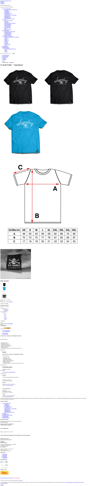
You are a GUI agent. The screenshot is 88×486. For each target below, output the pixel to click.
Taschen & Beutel (7, 44)
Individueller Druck (7, 35)
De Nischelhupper (5, 46)
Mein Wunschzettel (5, 56)
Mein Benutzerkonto (5, 55)
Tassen (5, 45)
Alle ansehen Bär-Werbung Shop (9, 31)
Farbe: (1, 307)
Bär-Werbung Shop (5, 30)
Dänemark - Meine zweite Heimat (9, 23)
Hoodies (5, 39)
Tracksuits (6, 41)
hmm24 (21, 480)
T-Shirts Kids (6, 38)
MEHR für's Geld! (7, 17)
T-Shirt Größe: (3, 311)
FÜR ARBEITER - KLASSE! (9, 18)
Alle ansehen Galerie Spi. (8, 20)
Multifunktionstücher (7, 29)
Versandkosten (10, 301)
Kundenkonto (4, 456)
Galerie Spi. (4, 19)
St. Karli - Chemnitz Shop (6, 8)
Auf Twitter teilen (5, 334)
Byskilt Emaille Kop (7, 24)
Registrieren (4, 58)
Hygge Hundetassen (7, 25)
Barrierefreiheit (4, 457)
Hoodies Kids (6, 40)
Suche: (1, 53)
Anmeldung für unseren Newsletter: (6, 439)
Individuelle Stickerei (7, 32)
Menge (1, 324)
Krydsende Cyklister (7, 27)
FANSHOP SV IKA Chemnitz (7, 36)
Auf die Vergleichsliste (6, 331)
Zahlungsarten (4, 454)
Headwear (6, 42)
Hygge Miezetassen (7, 26)
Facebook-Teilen (5, 333)
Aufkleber (6, 51)
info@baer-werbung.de (9, 385)
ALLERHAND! (7, 14)
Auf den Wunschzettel (6, 330)
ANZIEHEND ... (7, 11)
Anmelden (4, 59)
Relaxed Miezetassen (7, 33)
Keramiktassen (6, 22)
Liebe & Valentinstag (7, 34)
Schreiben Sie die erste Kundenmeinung (8, 372)
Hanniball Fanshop (5, 47)
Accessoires (6, 43)
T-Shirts (5, 49)
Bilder (5, 28)
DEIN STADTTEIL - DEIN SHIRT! (10, 15)
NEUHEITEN (6, 12)
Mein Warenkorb (5, 57)
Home (3, 61)
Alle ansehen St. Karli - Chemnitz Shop (10, 9)
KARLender (6, 10)
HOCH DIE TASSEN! (8, 13)
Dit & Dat (6, 21)
